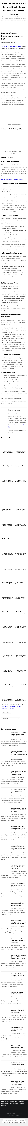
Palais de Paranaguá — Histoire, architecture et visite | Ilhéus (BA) (17, 903)
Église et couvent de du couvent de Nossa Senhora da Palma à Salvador (18, 1082)
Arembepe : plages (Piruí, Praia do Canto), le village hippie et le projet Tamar (18, 828)
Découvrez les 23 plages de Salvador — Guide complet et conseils (18, 809)
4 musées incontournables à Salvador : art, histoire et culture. (18, 885)
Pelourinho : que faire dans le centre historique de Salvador (18, 791)
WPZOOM (17, 1115)
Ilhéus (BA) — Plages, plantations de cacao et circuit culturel (17, 975)
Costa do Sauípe (6, 712)
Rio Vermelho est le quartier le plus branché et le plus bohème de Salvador (18, 734)
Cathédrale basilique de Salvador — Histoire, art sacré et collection (17, 1010)
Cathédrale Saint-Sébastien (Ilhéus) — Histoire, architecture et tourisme (18, 957)
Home (3, 46)
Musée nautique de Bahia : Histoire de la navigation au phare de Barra (18, 866)
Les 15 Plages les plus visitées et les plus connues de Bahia (18, 1029)
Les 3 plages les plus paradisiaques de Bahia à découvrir (17, 1064)
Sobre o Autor (13, 1101)
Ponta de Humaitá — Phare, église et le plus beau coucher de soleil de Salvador (19, 773)
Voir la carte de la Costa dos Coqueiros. (12, 179)
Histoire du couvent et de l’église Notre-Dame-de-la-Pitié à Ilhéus (18, 940)
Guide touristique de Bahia (8, 42)
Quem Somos (4, 1101)
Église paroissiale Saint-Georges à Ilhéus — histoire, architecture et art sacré (18, 922)
